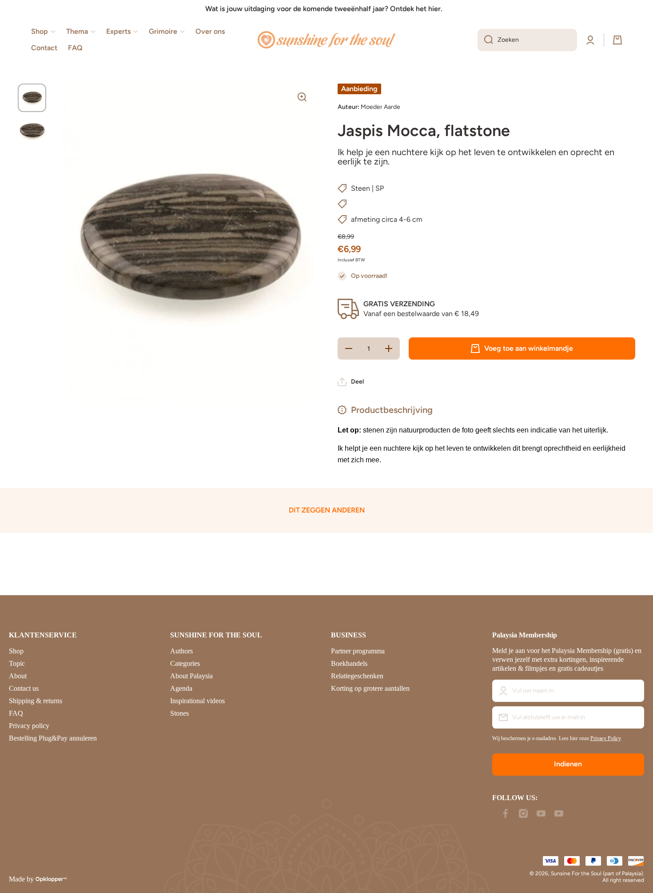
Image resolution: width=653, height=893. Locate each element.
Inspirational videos (197, 701)
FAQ (16, 713)
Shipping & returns (35, 701)
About (18, 676)
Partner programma (358, 651)
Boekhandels (349, 663)
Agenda (181, 688)
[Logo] (326, 40)
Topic (17, 663)
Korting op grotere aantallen (370, 688)
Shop (16, 651)
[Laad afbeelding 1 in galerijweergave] (32, 98)
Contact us (24, 688)
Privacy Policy (605, 738)
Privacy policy (29, 725)
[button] (617, 40)
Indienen (568, 764)
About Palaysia (191, 676)
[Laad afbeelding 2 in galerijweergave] (32, 130)
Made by (21, 879)
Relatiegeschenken (357, 676)
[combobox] (527, 40)
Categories (185, 663)
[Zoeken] (485, 40)
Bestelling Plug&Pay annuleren (53, 738)
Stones (179, 713)
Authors (181, 651)
